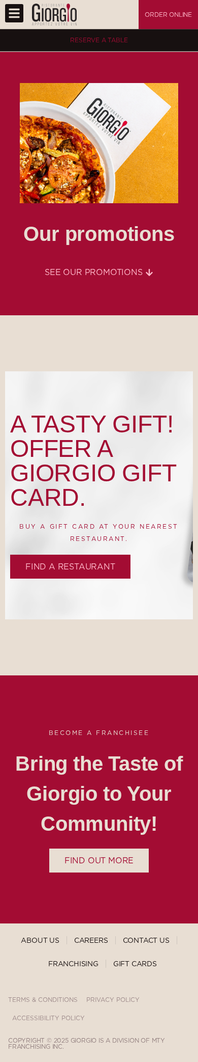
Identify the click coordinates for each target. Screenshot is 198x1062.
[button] (14, 13)
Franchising (73, 964)
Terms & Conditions (43, 999)
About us (40, 940)
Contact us (146, 940)
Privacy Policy (113, 999)
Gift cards (135, 964)
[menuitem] (124, 15)
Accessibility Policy (48, 1018)
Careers (91, 940)
